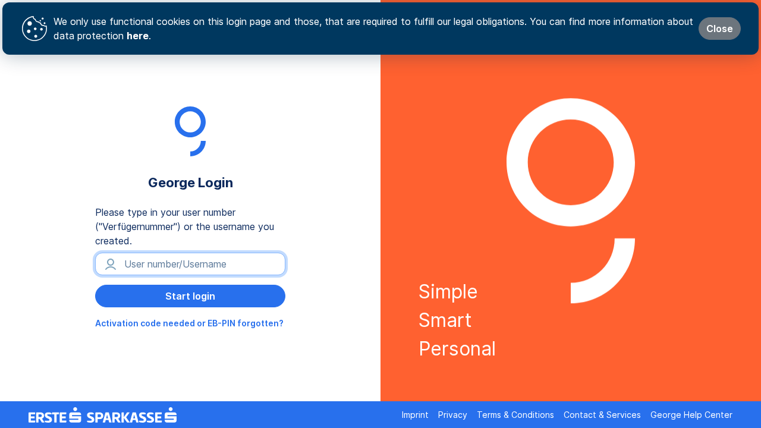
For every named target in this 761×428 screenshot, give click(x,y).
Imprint (415, 415)
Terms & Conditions (515, 415)
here (138, 36)
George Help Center (691, 415)
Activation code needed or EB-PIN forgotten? (189, 323)
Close (719, 28)
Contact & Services (602, 415)
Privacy (452, 415)
